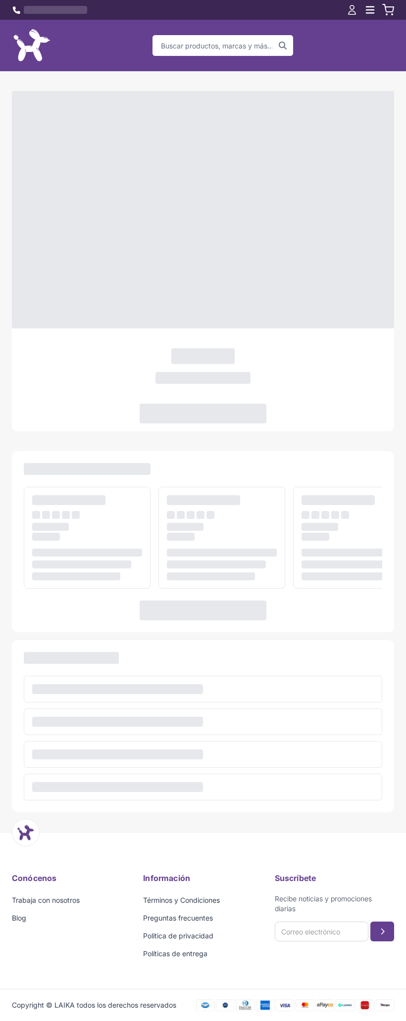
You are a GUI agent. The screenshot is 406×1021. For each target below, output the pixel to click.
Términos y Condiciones (181, 900)
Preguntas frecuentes (178, 918)
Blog (19, 918)
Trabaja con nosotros (46, 900)
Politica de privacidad (178, 935)
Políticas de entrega (175, 953)
